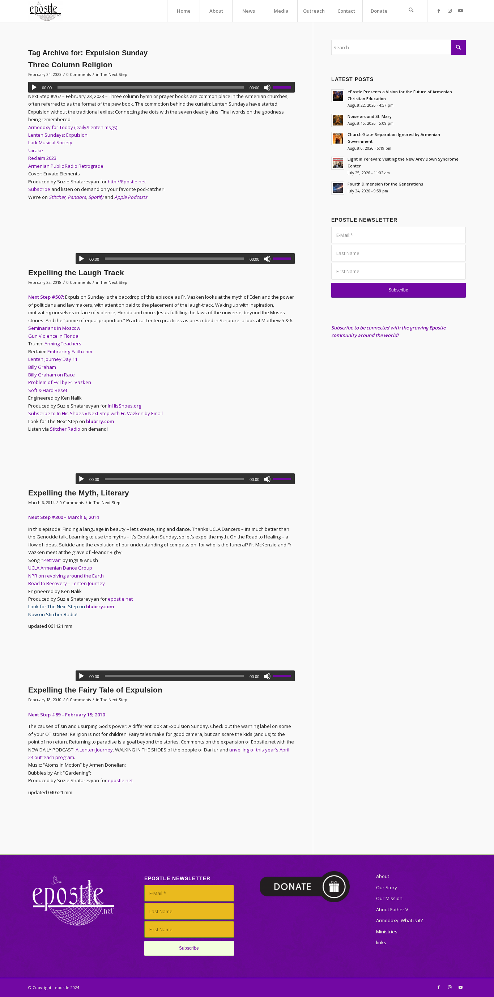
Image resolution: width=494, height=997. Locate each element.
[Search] (411, 11)
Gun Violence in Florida (53, 336)
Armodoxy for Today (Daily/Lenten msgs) (73, 127)
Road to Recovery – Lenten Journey (66, 583)
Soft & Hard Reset (47, 390)
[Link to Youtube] (460, 10)
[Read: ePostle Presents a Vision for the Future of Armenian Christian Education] (337, 95)
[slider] (284, 87)
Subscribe (39, 189)
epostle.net (120, 599)
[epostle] (45, 11)
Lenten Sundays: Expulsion (58, 135)
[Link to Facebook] (438, 10)
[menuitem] (183, 11)
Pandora (77, 197)
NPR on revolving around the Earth (66, 575)
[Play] (34, 87)
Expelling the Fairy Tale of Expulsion (95, 690)
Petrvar (51, 560)
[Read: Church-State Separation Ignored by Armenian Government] (337, 138)
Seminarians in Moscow (54, 328)
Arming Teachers (62, 343)
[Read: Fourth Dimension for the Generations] (337, 188)
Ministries (386, 931)
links (381, 942)
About (382, 876)
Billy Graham (42, 367)
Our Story (386, 887)
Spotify (95, 197)
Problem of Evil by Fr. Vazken (59, 382)
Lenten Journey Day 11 (52, 359)
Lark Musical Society (50, 142)
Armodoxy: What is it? (399, 920)
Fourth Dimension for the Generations (385, 184)
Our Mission (389, 898)
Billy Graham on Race (51, 374)
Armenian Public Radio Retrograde (66, 166)
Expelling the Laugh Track (76, 272)
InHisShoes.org (124, 405)
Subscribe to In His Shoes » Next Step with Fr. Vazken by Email (95, 413)
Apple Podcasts (130, 197)
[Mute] (267, 87)
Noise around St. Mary (370, 116)
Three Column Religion (70, 64)
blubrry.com (100, 421)
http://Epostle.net (127, 181)
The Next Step (114, 74)
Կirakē (36, 150)
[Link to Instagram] (449, 10)
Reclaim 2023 (42, 158)
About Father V (392, 909)
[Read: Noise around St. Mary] (337, 120)
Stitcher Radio (65, 429)
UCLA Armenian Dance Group (60, 567)
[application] (161, 87)
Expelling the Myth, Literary (78, 493)
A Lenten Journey (94, 749)
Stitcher (57, 197)
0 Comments (79, 74)
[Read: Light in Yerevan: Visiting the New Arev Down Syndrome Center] (337, 163)
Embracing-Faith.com (69, 351)
